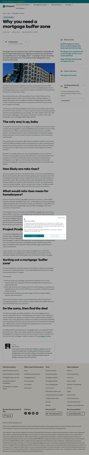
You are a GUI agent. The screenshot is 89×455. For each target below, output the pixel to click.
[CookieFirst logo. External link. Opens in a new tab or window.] (24, 219)
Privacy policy (61, 217)
